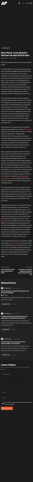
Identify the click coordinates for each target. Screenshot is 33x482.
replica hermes (27, 129)
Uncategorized (6, 48)
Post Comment (7, 408)
